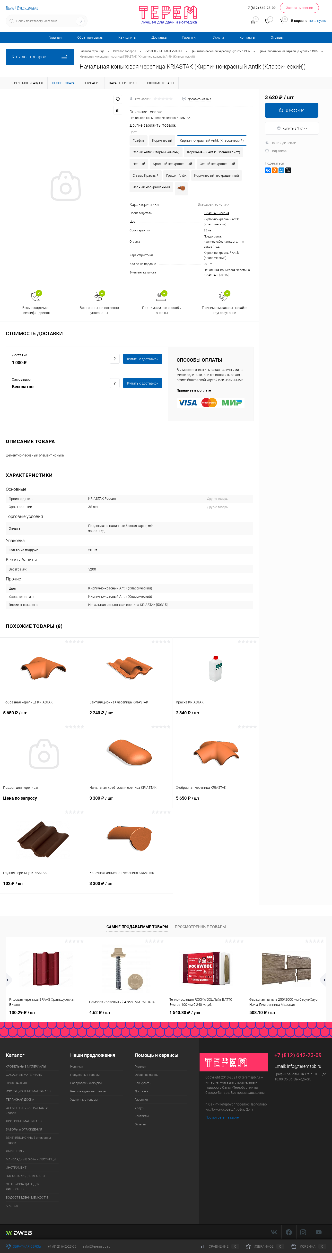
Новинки (76, 1066)
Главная (55, 37)
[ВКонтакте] (268, 170)
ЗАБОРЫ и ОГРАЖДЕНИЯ (24, 1129)
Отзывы (277, 37)
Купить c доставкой (142, 359)
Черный (139, 164)
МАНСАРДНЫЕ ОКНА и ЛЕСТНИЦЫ (31, 1159)
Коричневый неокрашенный (216, 175)
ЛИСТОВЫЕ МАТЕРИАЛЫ (24, 1121)
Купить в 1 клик (294, 128)
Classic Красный (145, 175)
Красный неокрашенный (172, 164)
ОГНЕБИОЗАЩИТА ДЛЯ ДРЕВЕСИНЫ (23, 1186)
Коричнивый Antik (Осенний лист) (213, 152)
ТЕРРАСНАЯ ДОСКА (20, 1099)
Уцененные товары (84, 1099)
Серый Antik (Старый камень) (156, 152)
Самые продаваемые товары (137, 927)
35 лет (208, 230)
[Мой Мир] (281, 170)
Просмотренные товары (200, 927)
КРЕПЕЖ (12, 1206)
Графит (138, 140)
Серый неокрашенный (217, 164)
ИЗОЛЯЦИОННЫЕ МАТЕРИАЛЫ (28, 1091)
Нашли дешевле (283, 143)
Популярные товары (85, 1075)
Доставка (159, 37)
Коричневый (162, 140)
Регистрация (27, 7)
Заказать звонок (299, 8)
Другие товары (217, 498)
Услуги (218, 37)
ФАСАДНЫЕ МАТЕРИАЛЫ (24, 1075)
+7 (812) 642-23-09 (62, 1246)
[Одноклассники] (275, 170)
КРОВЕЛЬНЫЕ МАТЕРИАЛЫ (26, 1066)
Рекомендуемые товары (88, 1091)
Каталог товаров (29, 56)
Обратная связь (90, 37)
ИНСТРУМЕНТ (16, 1167)
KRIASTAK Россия (216, 213)
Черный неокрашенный (151, 187)
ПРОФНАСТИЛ (16, 1083)
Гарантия (189, 37)
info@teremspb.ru (304, 1066)
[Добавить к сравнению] (118, 110)
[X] (288, 170)
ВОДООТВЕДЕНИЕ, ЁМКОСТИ (27, 1197)
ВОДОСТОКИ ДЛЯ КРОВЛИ (25, 1176)
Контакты (247, 37)
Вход (10, 7)
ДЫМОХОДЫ (15, 1151)
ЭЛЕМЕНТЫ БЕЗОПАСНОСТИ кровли (27, 1110)
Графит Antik (176, 175)
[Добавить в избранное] (118, 99)
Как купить (127, 37)
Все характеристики (213, 204)
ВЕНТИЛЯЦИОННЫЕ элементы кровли (28, 1140)
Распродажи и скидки (86, 1083)
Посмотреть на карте (222, 1117)
